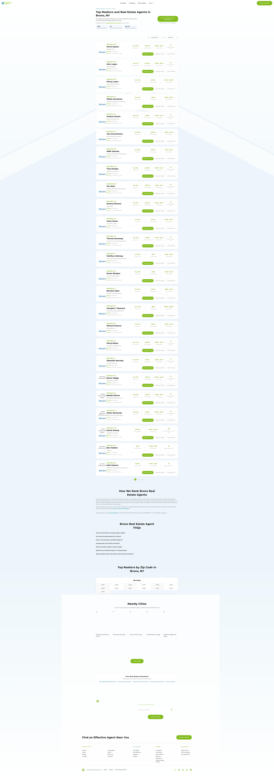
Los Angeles (111, 750)
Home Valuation (170, 681)
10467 (130, 588)
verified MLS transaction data (113, 23)
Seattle (135, 756)
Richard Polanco (114, 326)
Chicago (84, 756)
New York (108, 8)
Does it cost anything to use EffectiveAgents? (109, 540)
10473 (103, 591)
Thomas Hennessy (115, 238)
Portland (110, 756)
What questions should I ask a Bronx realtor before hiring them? (115, 554)
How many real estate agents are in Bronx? (108, 536)
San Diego (136, 750)
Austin (84, 752)
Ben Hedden (112, 448)
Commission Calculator (124, 681)
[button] (132, 479)
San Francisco (137, 752)
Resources (159, 758)
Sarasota (135, 754)
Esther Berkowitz (114, 413)
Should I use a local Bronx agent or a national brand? (111, 550)
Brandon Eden (113, 291)
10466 (116, 588)
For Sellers (123, 3)
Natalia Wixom (113, 395)
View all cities (136, 746)
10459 (116, 585)
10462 (157, 585)
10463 (171, 585)
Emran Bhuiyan (113, 273)
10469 (144, 588)
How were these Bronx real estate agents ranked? (110, 533)
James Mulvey (113, 430)
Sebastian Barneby (115, 361)
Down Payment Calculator (140, 681)
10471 (157, 588)
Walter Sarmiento (114, 99)
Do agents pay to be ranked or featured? (108, 543)
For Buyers (132, 3)
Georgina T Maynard (116, 308)
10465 (103, 588)
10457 (103, 585)
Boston (84, 754)
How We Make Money (160, 761)
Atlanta (84, 750)
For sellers (159, 750)
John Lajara (112, 64)
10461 (143, 585)
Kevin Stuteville (113, 513)
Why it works (160, 754)
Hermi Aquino (113, 47)
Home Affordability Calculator (107, 681)
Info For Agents (185, 752)
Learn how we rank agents (121, 508)
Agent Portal (184, 750)
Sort (148, 37)
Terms (105, 769)
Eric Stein (111, 186)
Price (165, 37)
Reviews (158, 756)
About (150, 3)
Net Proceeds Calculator (157, 681)
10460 (130, 585)
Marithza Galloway (115, 256)
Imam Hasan (112, 221)
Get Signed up (185, 754)
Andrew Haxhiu (113, 116)
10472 (171, 588)
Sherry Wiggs (113, 378)
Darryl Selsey (112, 343)
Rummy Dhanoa (114, 204)
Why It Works (142, 3)
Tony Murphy (112, 169)
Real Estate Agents (100, 8)
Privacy (111, 769)
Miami (109, 752)
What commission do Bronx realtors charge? (109, 547)
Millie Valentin (113, 151)
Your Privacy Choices (121, 769)
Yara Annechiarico (115, 134)
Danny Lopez (112, 82)
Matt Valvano (112, 465)
